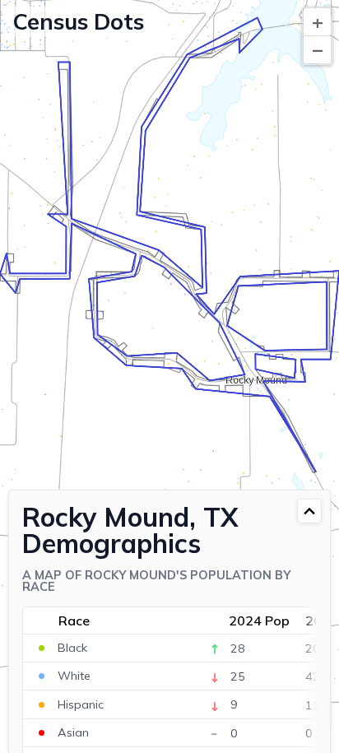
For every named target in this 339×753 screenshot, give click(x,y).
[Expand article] (309, 511)
